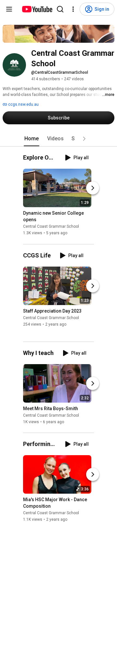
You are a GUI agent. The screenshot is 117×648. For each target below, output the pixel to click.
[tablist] (58, 139)
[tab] (31, 139)
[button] (84, 139)
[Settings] (73, 9)
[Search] (60, 9)
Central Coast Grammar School (51, 226)
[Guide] (9, 9)
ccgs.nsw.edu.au (23, 104)
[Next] (92, 188)
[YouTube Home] (37, 9)
